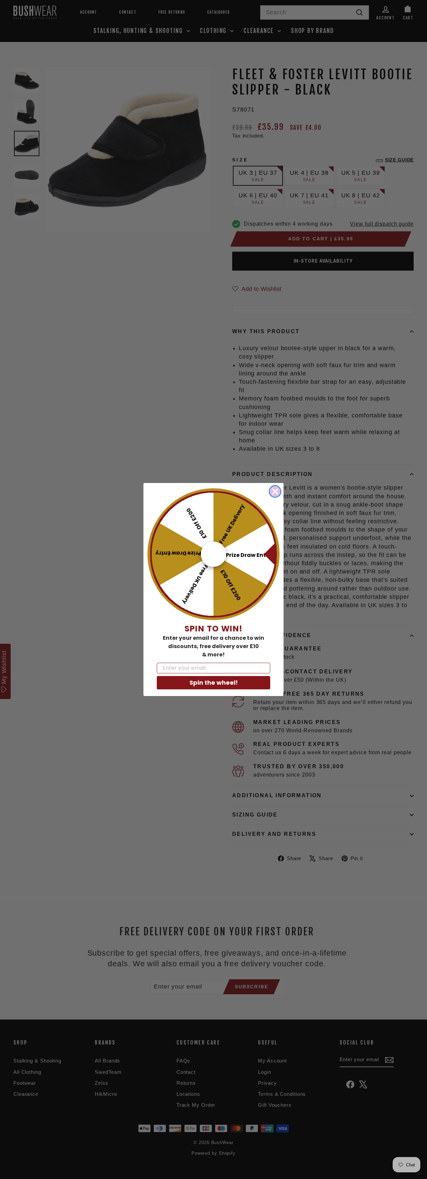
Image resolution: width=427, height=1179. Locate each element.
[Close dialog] (275, 491)
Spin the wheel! (213, 682)
